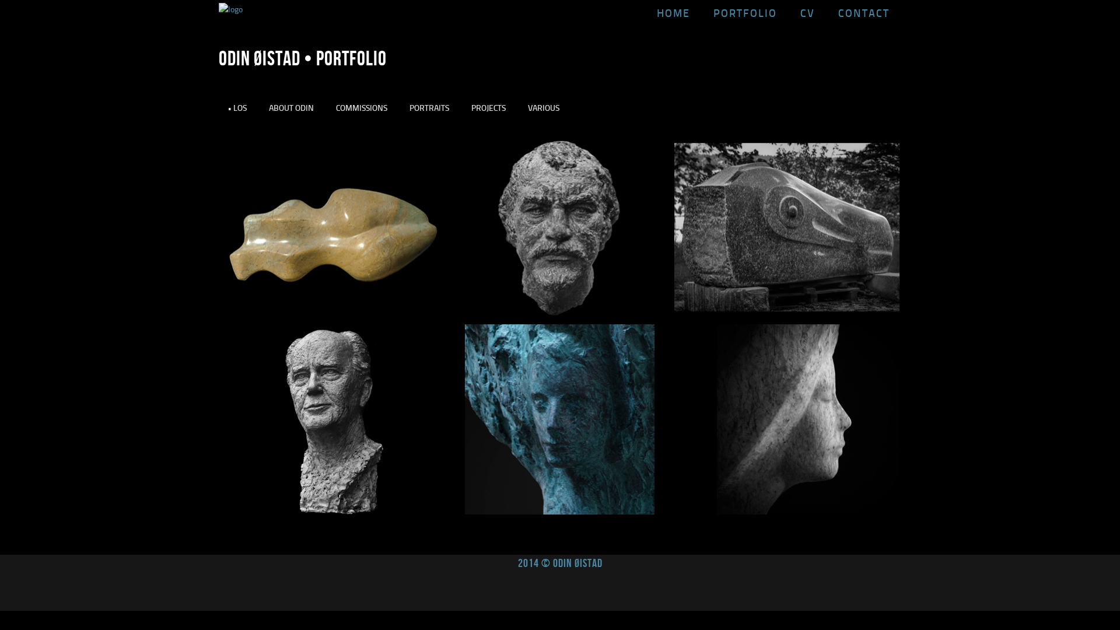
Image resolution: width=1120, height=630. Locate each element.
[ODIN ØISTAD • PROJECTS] (787, 318)
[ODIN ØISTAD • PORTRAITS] (560, 318)
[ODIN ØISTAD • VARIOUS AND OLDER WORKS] (560, 511)
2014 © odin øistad (560, 562)
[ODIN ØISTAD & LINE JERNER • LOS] (787, 511)
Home (673, 12)
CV (807, 12)
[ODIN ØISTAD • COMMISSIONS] (332, 511)
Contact (864, 12)
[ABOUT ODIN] (332, 318)
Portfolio (745, 12)
